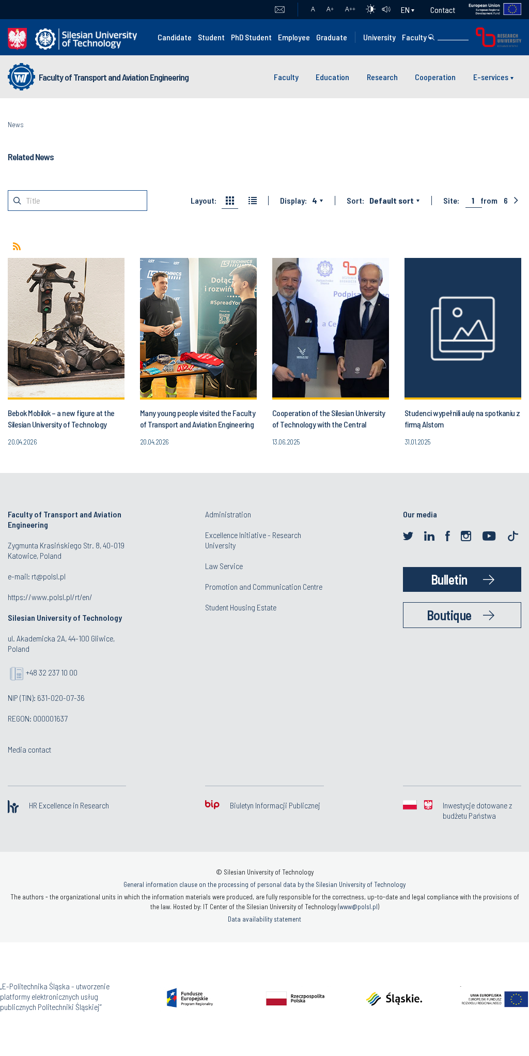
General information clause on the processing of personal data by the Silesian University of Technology (264, 884)
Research (382, 77)
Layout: (203, 200)
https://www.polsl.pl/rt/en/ (50, 597)
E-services (490, 77)
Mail (280, 10)
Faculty (414, 37)
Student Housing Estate (240, 607)
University (379, 37)
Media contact (29, 749)
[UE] (488, 10)
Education (332, 77)
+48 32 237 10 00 (51, 672)
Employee (294, 37)
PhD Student (251, 37)
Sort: (355, 200)
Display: (293, 200)
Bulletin (449, 579)
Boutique (449, 615)
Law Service (224, 566)
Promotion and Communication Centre (263, 586)
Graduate (331, 37)
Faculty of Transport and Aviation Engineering (114, 77)
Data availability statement (264, 919)
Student (211, 37)
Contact (442, 9)
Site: (451, 200)
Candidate (175, 37)
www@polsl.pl (358, 906)
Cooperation (435, 77)
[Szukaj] (431, 37)
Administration (228, 514)
